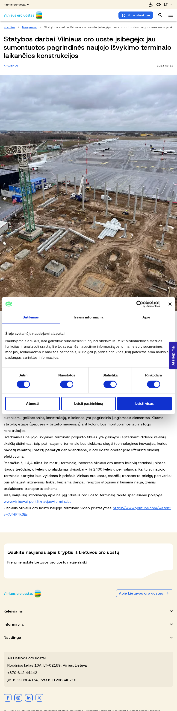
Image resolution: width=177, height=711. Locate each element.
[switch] (66, 384)
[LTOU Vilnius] (22, 594)
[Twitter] (39, 697)
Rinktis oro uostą (15, 4)
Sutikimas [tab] (31, 317)
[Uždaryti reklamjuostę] (170, 304)
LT (166, 4)
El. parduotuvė (138, 15)
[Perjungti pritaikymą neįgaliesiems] (158, 4)
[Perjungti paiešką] (160, 15)
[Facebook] (8, 697)
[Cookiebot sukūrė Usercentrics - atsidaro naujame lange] (140, 304)
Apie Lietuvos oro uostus (141, 593)
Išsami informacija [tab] (88, 317)
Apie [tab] (146, 317)
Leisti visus (144, 403)
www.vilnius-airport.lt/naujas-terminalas (37, 501)
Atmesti (32, 403)
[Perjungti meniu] (170, 15)
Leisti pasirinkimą (88, 403)
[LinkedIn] (29, 697)
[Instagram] (18, 697)
